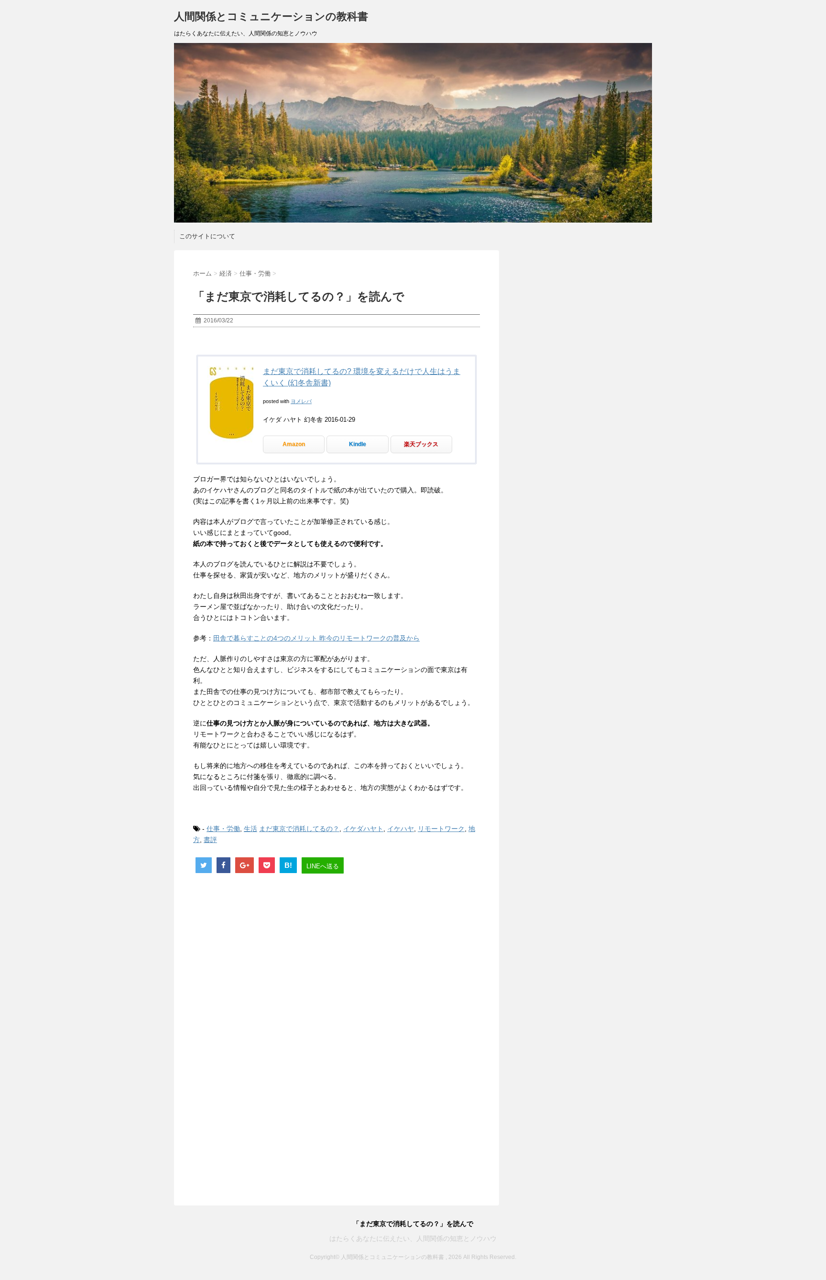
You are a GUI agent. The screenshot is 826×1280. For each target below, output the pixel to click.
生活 (250, 828)
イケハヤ (400, 828)
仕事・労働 (223, 828)
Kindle (357, 444)
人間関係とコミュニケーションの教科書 (271, 16)
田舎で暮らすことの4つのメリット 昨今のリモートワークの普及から (316, 638)
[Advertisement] (336, 962)
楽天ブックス (421, 444)
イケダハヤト (363, 828)
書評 (210, 839)
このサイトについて (207, 236)
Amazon (294, 444)
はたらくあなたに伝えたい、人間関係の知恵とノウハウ (413, 1238)
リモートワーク (441, 828)
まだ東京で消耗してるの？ (299, 828)
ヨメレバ (301, 401)
